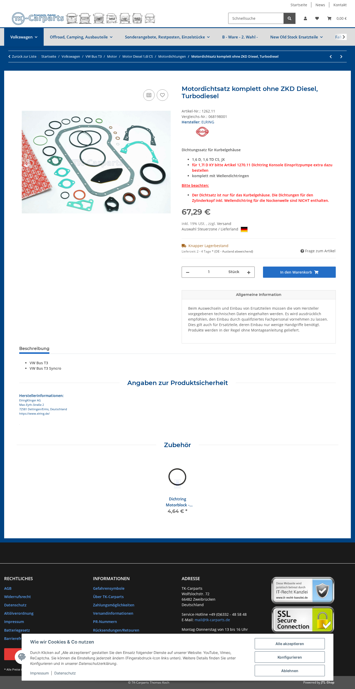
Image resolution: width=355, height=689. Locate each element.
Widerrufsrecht (17, 596)
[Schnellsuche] (289, 18)
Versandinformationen (113, 613)
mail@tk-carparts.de (212, 619)
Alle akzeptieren (289, 643)
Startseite (299, 4)
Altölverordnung (19, 613)
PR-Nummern (105, 621)
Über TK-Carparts (108, 596)
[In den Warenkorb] (23, 82)
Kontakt (340, 4)
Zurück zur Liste (24, 56)
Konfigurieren (290, 657)
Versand (224, 223)
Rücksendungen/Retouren (116, 630)
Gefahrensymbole (108, 588)
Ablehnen (289, 670)
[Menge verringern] (187, 272)
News (320, 4)
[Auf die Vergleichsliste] (149, 95)
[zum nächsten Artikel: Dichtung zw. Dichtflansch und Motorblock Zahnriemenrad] (341, 56)
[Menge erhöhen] (248, 272)
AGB (7, 588)
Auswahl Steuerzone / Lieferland (210, 229)
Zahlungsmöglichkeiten (113, 604)
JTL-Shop (327, 682)
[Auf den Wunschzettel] (162, 95)
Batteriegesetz (17, 630)
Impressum (39, 673)
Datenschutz (65, 673)
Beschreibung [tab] (34, 348)
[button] (305, 18)
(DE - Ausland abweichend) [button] (233, 251)
